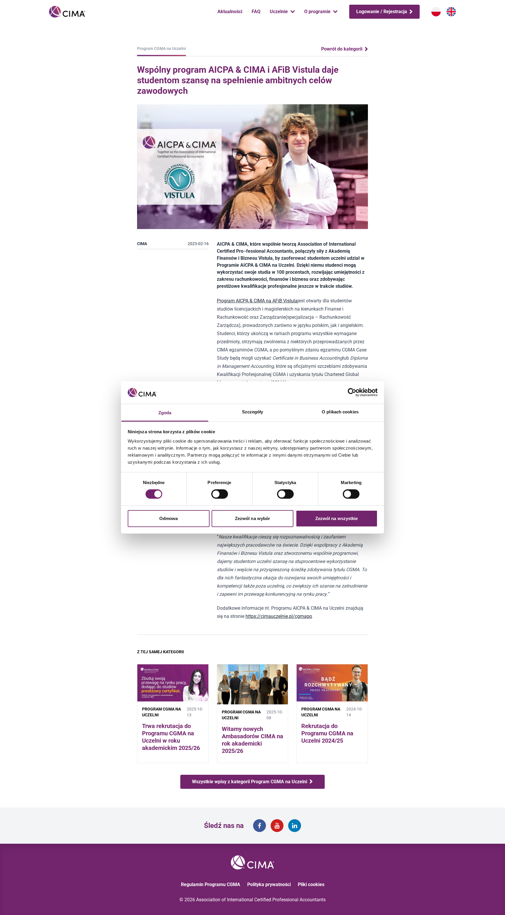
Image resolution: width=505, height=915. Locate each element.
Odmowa (168, 518)
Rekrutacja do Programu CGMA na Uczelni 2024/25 (327, 733)
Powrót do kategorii (342, 49)
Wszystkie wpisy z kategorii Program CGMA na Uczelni (250, 781)
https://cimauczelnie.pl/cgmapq (278, 616)
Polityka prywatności (269, 884)
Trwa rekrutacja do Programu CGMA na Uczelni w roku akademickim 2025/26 (171, 736)
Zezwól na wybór (252, 518)
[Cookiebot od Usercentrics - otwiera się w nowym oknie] (352, 392)
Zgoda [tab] (165, 412)
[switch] (219, 494)
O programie (317, 11)
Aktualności (229, 11)
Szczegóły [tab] (252, 411)
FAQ (256, 11)
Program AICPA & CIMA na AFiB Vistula (257, 301)
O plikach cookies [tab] (340, 411)
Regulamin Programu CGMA (210, 884)
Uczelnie (279, 11)
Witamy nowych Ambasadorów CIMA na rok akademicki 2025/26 (252, 739)
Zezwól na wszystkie (336, 518)
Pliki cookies (311, 884)
